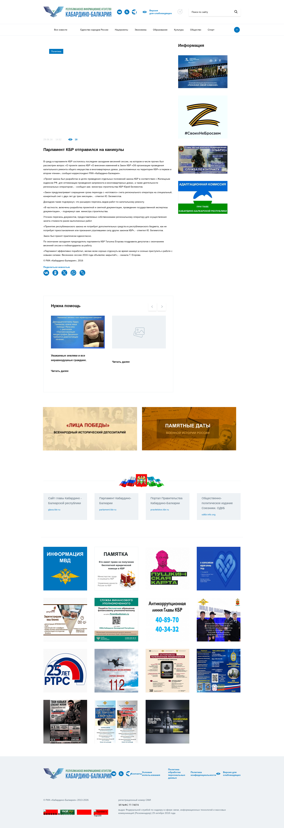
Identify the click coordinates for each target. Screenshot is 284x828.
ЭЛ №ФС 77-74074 (128, 805)
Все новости (60, 29)
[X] (64, 275)
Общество (195, 29)
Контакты (136, 773)
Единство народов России (94, 29)
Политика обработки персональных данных (176, 773)
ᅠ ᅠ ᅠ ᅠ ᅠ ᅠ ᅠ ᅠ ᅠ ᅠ (165, 774)
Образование (160, 29)
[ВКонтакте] (46, 275)
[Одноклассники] (55, 275)
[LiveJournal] (83, 275)
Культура (179, 29)
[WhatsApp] (74, 275)
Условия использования (151, 773)
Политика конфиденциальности (203, 773)
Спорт (211, 29)
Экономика (140, 29)
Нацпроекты (121, 29)
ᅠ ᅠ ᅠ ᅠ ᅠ (161, 774)
